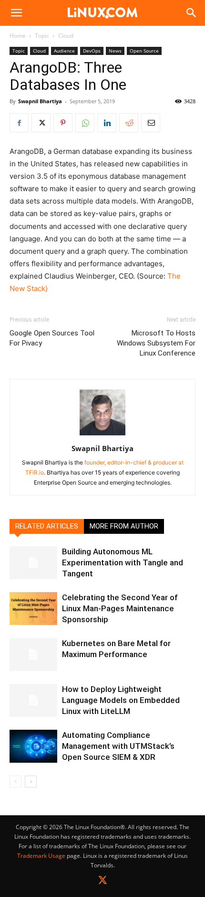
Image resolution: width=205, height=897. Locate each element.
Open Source (144, 50)
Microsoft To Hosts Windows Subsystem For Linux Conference (156, 343)
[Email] (150, 122)
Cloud (65, 36)
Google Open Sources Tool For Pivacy (52, 338)
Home (18, 36)
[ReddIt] (128, 122)
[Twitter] (102, 882)
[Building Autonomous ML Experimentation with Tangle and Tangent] (33, 562)
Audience (64, 50)
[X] (41, 122)
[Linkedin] (106, 122)
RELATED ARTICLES (46, 526)
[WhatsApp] (84, 122)
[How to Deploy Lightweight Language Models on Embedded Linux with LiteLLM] (33, 700)
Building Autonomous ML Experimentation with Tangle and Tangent (122, 562)
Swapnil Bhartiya (40, 101)
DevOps (92, 50)
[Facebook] (19, 122)
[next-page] (31, 782)
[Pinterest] (62, 122)
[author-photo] (102, 435)
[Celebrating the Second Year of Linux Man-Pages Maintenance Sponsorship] (33, 608)
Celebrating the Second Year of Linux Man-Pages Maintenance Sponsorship (120, 608)
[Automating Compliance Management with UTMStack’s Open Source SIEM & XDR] (33, 746)
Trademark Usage (41, 856)
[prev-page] (15, 782)
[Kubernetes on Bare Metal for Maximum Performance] (33, 654)
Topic (42, 36)
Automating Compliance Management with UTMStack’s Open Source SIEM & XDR (118, 746)
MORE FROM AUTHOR (124, 526)
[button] (16, 13)
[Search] (191, 13)
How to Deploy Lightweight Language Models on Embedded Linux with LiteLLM (121, 700)
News (115, 50)
